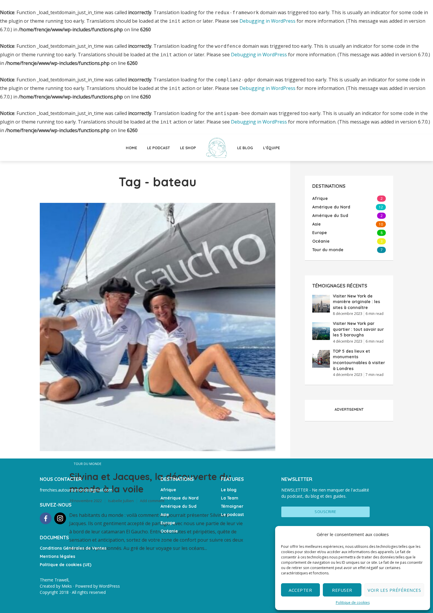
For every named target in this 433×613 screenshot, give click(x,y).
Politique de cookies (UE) (65, 564)
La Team (229, 498)
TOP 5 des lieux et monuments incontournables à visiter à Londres (359, 360)
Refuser (342, 590)
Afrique (168, 489)
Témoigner (232, 506)
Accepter (300, 590)
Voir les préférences (394, 590)
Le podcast (158, 147)
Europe (168, 522)
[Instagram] (60, 518)
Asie (165, 514)
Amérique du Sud (178, 506)
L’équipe (271, 147)
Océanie (169, 531)
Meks (67, 586)
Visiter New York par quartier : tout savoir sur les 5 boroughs (358, 329)
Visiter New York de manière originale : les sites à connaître (356, 301)
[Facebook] (46, 518)
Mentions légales (57, 556)
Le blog (245, 147)
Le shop (188, 147)
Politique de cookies (353, 602)
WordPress (109, 586)
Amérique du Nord (180, 498)
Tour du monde (87, 463)
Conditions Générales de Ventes (73, 548)
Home (131, 147)
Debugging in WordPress (267, 21)
